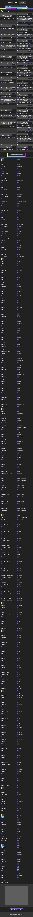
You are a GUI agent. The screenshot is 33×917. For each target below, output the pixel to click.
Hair (19, 443)
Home (19, 418)
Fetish (19, 291)
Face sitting (20, 279)
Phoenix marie (21, 547)
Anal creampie (5, 222)
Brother (4, 376)
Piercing (19, 545)
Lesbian (4, 633)
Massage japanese (6, 785)
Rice (10, 90)
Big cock (4, 316)
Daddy (3, 519)
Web (19, 861)
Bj (2, 291)
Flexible (19, 254)
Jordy (3, 529)
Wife (19, 845)
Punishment (20, 538)
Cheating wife (5, 503)
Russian (19, 559)
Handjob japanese (22, 427)
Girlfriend (20, 369)
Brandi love (4, 277)
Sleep (19, 591)
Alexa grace (4, 201)
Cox (3, 485)
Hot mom (20, 402)
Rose (19, 572)
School (19, 614)
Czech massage (5, 494)
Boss (3, 323)
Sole (19, 681)
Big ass (4, 282)
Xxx (18, 866)
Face (19, 282)
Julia (19, 492)
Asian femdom (5, 208)
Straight (19, 718)
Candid (3, 480)
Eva (18, 219)
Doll (19, 175)
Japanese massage (22, 478)
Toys (19, 813)
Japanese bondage (6, 540)
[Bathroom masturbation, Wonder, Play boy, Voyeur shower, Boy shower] (8, 79)
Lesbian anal (5, 660)
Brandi (3, 330)
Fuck (19, 272)
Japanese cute (5, 538)
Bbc (3, 268)
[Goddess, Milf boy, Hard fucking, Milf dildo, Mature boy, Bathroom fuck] (25, 117)
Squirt (19, 596)
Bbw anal (4, 307)
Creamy (4, 487)
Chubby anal (5, 501)
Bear (3, 293)
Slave (19, 607)
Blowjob (4, 300)
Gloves (19, 337)
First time (20, 275)
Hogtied (19, 432)
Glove (19, 351)
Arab (3, 171)
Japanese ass (5, 570)
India (19, 462)
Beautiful (4, 314)
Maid (3, 727)
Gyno (19, 330)
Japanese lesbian (21, 482)
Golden (20, 70)
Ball (3, 367)
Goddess (20, 120)
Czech (3, 448)
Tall (18, 760)
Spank (19, 584)
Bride (3, 328)
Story (19, 649)
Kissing (4, 623)
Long (3, 686)
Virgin (19, 831)
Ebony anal (20, 224)
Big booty (4, 381)
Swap (19, 626)
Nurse (3, 792)
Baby (3, 318)
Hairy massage (21, 404)
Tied (19, 796)
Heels (19, 388)
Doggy (19, 198)
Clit (3, 459)
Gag (19, 372)
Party (3, 863)
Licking (3, 667)
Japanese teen (21, 506)
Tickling (19, 748)
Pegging (4, 861)
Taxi (19, 778)
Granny (19, 318)
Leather (4, 653)
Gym (19, 346)
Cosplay (4, 415)
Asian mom (4, 256)
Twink (26, 113)
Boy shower (27, 27)
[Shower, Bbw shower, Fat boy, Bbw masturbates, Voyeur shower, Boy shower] (8, 101)
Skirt (19, 672)
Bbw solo (4, 337)
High (19, 439)
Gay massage (11, 149)
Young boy (21, 22)
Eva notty (20, 212)
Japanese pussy (5, 556)
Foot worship (21, 256)
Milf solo (4, 757)
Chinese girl (4, 452)
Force (19, 252)
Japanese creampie (6, 526)
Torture (19, 783)
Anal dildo (4, 194)
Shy (18, 713)
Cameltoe (4, 492)
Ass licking (4, 212)
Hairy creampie (21, 425)
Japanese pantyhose (22, 517)
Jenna (3, 572)
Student (19, 621)
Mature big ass (5, 750)
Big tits (3, 284)
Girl (18, 332)
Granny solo (20, 358)
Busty (3, 342)
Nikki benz (4, 794)
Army (19, 75)
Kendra (3, 616)
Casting (4, 439)
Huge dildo (20, 406)
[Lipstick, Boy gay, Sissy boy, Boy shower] (25, 40)
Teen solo (20, 769)
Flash (19, 263)
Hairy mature (20, 436)
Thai (19, 755)
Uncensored (20, 826)
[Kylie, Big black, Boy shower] (25, 134)
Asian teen (4, 242)
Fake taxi (20, 270)
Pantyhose (4, 850)
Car (3, 455)
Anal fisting (4, 185)
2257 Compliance (13, 914)
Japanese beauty (6, 563)
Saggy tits (20, 676)
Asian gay (21, 37)
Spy (19, 125)
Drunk (19, 171)
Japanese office (21, 499)
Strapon (19, 609)
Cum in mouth (5, 471)
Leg (3, 676)
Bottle (3, 344)
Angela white (5, 180)
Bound (3, 358)
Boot (3, 321)
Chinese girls (5, 508)
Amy (3, 215)
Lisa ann (4, 639)
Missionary (4, 771)
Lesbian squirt (5, 672)
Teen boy (20, 66)
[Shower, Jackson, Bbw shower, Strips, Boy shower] (8, 93)
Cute (3, 436)
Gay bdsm (8, 137)
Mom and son (5, 711)
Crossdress (4, 510)
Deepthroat (20, 168)
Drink (19, 187)
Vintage (19, 833)
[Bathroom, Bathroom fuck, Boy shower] (8, 25)
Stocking (20, 600)
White (19, 859)
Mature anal (5, 720)
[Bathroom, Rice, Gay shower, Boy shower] (8, 88)
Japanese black (21, 519)
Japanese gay (21, 503)
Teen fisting (20, 801)
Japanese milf (5, 522)
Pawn (19, 540)
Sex (18, 633)
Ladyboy (4, 637)
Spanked (20, 598)
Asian (3, 164)
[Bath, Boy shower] (8, 40)
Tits (19, 787)
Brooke (3, 390)
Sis (18, 702)
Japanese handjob (22, 501)
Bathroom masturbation (8, 82)
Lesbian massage (6, 679)
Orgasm (4, 822)
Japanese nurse (5, 579)
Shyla (19, 660)
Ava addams (5, 175)
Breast (3, 339)
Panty (19, 542)
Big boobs (4, 302)
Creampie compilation (7, 473)
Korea (3, 607)
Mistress (4, 739)
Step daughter (21, 723)
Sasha (19, 637)
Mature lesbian (5, 776)
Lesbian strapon (5, 658)
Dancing (19, 196)
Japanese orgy (5, 586)
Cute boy (24, 85)
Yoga (19, 873)
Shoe (19, 665)
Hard (19, 422)
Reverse (19, 577)
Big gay (28, 132)
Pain (19, 526)
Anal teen (4, 233)
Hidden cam (20, 434)
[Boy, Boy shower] (8, 110)
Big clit (3, 353)
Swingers (20, 730)
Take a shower (22, 16)
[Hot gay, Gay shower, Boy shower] (25, 51)
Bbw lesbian (5, 385)
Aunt (3, 235)
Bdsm (3, 263)
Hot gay (20, 54)
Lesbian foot (5, 642)
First (19, 284)
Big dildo (4, 399)
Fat (18, 258)
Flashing (20, 288)
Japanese (20, 469)
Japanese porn (5, 596)
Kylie (19, 136)
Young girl (20, 875)
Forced (19, 247)
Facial (19, 302)
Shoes (19, 663)
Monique (4, 755)
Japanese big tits (6, 531)
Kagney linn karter (6, 614)
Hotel (19, 411)
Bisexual (4, 346)
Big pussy (4, 379)
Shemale (20, 589)
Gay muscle (20, 360)
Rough (19, 566)
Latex (3, 635)
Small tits (20, 697)
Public (3, 859)
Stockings (20, 605)
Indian (19, 455)
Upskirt (19, 822)
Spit (19, 642)
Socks (19, 646)
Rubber (19, 570)
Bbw (3, 261)
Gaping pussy (21, 374)
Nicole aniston (5, 796)
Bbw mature (5, 325)
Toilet (19, 753)
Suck (19, 741)
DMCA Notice (20, 914)
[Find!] (27, 6)
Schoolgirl (20, 669)
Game (19, 328)
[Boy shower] (8, 72)
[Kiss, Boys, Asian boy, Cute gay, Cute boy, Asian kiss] (25, 88)
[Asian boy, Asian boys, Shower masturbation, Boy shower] (25, 46)
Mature (3, 699)
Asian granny (5, 226)
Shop (19, 709)
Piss (3, 852)
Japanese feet (5, 584)
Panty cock (27, 81)
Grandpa (20, 323)
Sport (19, 653)
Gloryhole (20, 355)
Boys (23, 90)
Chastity (4, 462)
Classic (3, 489)
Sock (19, 644)
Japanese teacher (22, 510)
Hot (18, 409)
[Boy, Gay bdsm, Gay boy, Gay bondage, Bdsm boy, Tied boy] (8, 134)
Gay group (25, 75)
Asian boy (26, 32)
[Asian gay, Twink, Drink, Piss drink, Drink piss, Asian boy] (25, 110)
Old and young (5, 840)
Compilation (5, 425)
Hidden (19, 385)
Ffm (19, 268)
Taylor (19, 780)
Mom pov (4, 760)
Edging (19, 226)
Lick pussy (4, 683)
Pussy (3, 875)
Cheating (4, 443)
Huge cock (20, 448)
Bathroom (5, 28)
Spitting (19, 656)
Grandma (20, 335)
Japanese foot (5, 524)
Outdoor (4, 829)
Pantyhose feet (5, 880)
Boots (3, 272)
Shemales (20, 704)
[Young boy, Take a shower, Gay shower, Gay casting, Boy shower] (25, 20)
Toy (18, 799)
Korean (3, 605)
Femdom (20, 235)
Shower (4, 96)
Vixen (19, 838)
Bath (3, 42)
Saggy (19, 667)
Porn (19, 533)
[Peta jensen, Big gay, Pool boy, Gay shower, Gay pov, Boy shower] (25, 129)
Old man (4, 824)
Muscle (4, 149)
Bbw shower (11, 103)
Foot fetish (20, 277)
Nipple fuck (4, 808)
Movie (3, 736)
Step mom (20, 628)
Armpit (3, 240)
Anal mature (5, 245)
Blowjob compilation (6, 351)
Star (19, 699)
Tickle (19, 746)
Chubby (4, 427)
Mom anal (4, 748)
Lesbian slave (5, 681)
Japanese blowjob (6, 547)
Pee (3, 854)
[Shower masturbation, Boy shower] (8, 35)
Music (3, 741)
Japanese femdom (22, 480)
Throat (19, 803)
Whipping (20, 850)
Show (19, 716)
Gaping (19, 353)
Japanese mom (21, 476)
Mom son (4, 704)
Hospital (20, 415)
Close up (4, 464)
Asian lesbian (5, 231)
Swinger (19, 683)
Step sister (20, 695)
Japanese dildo (5, 542)
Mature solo (5, 753)
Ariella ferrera (5, 196)
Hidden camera (22, 149)
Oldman (4, 833)
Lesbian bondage (6, 649)
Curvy (3, 506)
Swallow (20, 639)
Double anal (20, 191)
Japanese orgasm (6, 591)
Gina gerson (20, 365)
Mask (3, 773)
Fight (19, 60)
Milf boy (26, 120)
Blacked (4, 286)
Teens (19, 773)
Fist (19, 249)
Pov (3, 870)
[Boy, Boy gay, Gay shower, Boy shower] (25, 105)
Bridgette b (4, 335)
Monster (4, 732)
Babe (3, 355)
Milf (3, 702)
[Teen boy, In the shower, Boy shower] (25, 63)
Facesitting (20, 242)
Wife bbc (20, 847)
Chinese (4, 411)
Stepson (20, 732)
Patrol (3, 857)
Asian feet (4, 252)
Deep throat (20, 180)
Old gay (4, 67)
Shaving (19, 725)
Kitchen (4, 626)
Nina (3, 806)
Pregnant (4, 847)
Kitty (3, 612)
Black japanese (5, 406)
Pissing (4, 866)
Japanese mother (6, 561)
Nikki (3, 810)
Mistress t (4, 769)
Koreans (4, 619)
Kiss (19, 90)
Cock (3, 512)
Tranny (19, 771)
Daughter (20, 166)
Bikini (3, 372)
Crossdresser (5, 432)
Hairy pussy (20, 450)
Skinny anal (20, 720)
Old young (4, 838)
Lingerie (4, 688)
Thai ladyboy (5, 59)
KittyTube (12, 2)
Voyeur (19, 836)
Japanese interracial (6, 577)
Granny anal (20, 342)
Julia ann (20, 473)
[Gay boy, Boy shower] (25, 25)
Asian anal (4, 189)
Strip (19, 686)
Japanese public (5, 554)
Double (19, 173)
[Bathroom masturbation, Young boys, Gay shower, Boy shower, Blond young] (25, 140)
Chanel (3, 496)
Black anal (4, 397)
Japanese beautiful (6, 593)
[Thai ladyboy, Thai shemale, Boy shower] (8, 56)
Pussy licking (5, 882)
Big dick (4, 349)
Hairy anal (20, 390)
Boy (19, 85)
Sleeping (20, 586)
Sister (19, 593)
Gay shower (27, 54)
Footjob (19, 231)
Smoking (20, 630)
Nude (3, 813)
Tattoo (19, 808)
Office (3, 817)
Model (3, 716)
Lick (3, 656)
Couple (3, 482)
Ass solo (4, 249)
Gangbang (20, 321)
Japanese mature (21, 489)
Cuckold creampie (6, 499)
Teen (19, 750)
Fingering (20, 307)
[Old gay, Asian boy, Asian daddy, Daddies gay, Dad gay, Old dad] (8, 64)
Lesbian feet (5, 646)
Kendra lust (4, 609)
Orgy (3, 831)
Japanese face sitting (7, 600)
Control (4, 49)
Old (3, 820)
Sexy (19, 674)
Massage (4, 695)
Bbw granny (4, 395)
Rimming (20, 563)
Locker (8, 18)
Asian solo (4, 224)
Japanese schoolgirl (6, 598)
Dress (19, 189)
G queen (19, 367)
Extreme (20, 215)
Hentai (19, 379)
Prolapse (4, 868)
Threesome (20, 766)
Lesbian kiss (5, 669)
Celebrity (4, 450)
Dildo (19, 164)
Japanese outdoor (6, 559)
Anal (3, 161)
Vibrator (19, 840)
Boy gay (26, 43)
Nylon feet (4, 799)
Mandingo (4, 713)
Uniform (19, 824)
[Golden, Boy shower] (25, 68)
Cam (3, 476)
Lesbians (4, 644)
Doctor (19, 159)
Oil (2, 826)
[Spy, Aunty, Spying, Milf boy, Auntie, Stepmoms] (25, 122)
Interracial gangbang (22, 459)
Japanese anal (21, 494)
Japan (19, 471)
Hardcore (20, 420)
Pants (19, 549)
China (3, 413)
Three (19, 810)
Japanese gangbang (6, 545)
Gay (19, 316)
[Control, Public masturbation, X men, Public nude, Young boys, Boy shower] (8, 47)
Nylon (3, 790)
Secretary (20, 727)
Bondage (4, 270)
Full (18, 298)
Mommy (4, 743)
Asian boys (28, 48)
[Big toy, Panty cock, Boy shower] (25, 78)
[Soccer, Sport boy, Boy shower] (8, 116)
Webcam (20, 852)
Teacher (19, 757)
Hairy (19, 383)
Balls (3, 402)
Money (3, 723)
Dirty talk (20, 194)
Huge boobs (20, 441)
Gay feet (11, 126)
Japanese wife (21, 487)
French (19, 286)
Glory (19, 349)
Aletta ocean (5, 173)
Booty (3, 365)
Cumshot (4, 469)
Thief (19, 792)
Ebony (19, 210)
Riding (19, 568)
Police (3, 873)
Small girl (20, 711)
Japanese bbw (21, 496)
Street (19, 679)
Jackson (10, 96)
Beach (3, 312)
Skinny (19, 603)
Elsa (19, 217)
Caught (3, 466)
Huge (19, 397)
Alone (3, 217)
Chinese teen (5, 445)
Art (3, 247)
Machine (4, 725)
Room (3, 18)
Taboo (19, 762)
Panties (19, 522)
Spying (28, 125)
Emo (19, 222)
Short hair (20, 739)
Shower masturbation (7, 37)
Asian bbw (4, 254)
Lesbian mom (5, 674)
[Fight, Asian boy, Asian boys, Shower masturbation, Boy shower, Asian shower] (25, 57)
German (19, 344)
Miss (3, 778)
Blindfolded (4, 369)
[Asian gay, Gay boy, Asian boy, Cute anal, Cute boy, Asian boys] (25, 35)
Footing (19, 305)
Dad (19, 161)
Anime (3, 166)
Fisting (19, 238)
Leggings (4, 651)
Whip (19, 857)
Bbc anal (4, 332)
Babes (3, 383)
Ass (3, 168)
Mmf (3, 783)
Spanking (20, 582)
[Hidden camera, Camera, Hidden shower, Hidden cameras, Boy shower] (25, 146)
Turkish (19, 794)
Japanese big (5, 568)
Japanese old (5, 533)
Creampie (4, 418)
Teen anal (20, 776)
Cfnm (3, 441)
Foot (19, 233)
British (3, 392)
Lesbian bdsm (5, 663)
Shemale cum (21, 706)
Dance (3, 517)
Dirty (19, 203)
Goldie (19, 362)
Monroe (4, 766)
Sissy (19, 619)
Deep (19, 182)
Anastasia (4, 228)
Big (3, 288)
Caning (3, 434)
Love (3, 665)
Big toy (20, 81)
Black (3, 275)
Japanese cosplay (22, 508)
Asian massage (5, 238)
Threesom (20, 817)
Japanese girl (5, 589)
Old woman (4, 843)
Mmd (3, 709)
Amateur (4, 219)
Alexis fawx (4, 187)
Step (19, 651)
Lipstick (20, 43)
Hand (19, 429)
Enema (19, 208)
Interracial (20, 457)
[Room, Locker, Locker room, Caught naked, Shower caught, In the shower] (8, 15)
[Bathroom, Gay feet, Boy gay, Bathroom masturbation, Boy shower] (8, 123)
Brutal (3, 362)
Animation (4, 191)
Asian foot (4, 182)
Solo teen (20, 688)
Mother (3, 706)
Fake (19, 293)
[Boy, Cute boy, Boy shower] (25, 83)
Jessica (4, 582)
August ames (5, 210)
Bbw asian (4, 388)
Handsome (20, 413)
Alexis (3, 205)
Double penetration (22, 201)
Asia (3, 203)
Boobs (3, 309)
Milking (3, 746)
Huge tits (20, 392)
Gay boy (20, 27)
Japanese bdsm (21, 485)
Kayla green (4, 628)
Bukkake (4, 305)
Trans (19, 764)
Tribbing (19, 806)
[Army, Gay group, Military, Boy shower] (25, 73)
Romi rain (20, 561)
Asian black (4, 198)
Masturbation (5, 718)
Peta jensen (21, 132)
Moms (3, 734)
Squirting (20, 612)
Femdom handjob (21, 265)
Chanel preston (5, 429)
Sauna (19, 690)
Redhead (20, 575)
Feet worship (21, 312)
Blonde (3, 360)
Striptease (20, 693)
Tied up (19, 815)
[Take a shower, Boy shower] (25, 14)
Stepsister (20, 734)
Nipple (3, 801)
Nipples (4, 803)
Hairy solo (20, 445)
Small (19, 623)
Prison (19, 529)
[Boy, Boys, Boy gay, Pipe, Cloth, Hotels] (25, 100)
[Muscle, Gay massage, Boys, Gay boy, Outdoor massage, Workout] (8, 146)
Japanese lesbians (6, 549)
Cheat (3, 478)
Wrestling (20, 854)
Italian (19, 464)
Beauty (3, 298)
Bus (3, 265)
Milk (3, 697)
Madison (4, 780)
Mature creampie (6, 764)
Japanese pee (5, 566)
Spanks (19, 658)
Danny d (19, 178)
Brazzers (4, 279)
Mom (3, 693)
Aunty (23, 125)
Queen (19, 554)
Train (19, 790)
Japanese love (5, 536)
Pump (19, 524)
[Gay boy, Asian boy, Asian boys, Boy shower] (25, 29)
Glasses (19, 339)
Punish (19, 536)
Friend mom (20, 295)
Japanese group (5, 552)
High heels (20, 395)
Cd (2, 457)
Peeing (3, 877)
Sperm (19, 736)
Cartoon (4, 420)
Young (19, 870)
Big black (25, 136)
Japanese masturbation (7, 575)
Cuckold (4, 422)
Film (19, 309)
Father (19, 261)
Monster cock (5, 762)
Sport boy (9, 117)
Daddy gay (20, 185)
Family (19, 245)
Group (19, 325)
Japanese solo (21, 512)
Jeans (19, 515)
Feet (19, 240)
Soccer (4, 117)
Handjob (19, 381)
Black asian (4, 404)
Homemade (20, 399)
